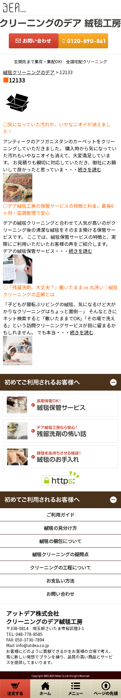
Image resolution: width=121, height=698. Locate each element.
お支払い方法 (60, 580)
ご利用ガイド (60, 514)
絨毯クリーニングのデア (29, 72)
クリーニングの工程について (60, 567)
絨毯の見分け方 (60, 527)
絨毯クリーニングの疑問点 (60, 554)
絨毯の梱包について (60, 540)
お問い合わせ (60, 593)
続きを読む (89, 169)
